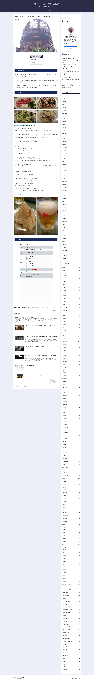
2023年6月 (64, 198)
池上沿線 (71, 635)
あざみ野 (71, 387)
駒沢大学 (71, 404)
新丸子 (71, 318)
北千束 (71, 372)
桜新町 (71, 410)
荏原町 (71, 367)
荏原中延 (71, 521)
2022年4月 (64, 238)
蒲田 (71, 510)
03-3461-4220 (30, 272)
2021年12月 (64, 250)
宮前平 (71, 381)
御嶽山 (71, 495)
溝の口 (71, 352)
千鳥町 (71, 501)
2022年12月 (64, 216)
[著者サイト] (70, 48)
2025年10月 (64, 118)
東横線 (71, 267)
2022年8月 (64, 227)
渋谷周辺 (23, 307)
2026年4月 (64, 101)
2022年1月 (64, 247)
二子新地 (71, 424)
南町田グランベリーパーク (71, 432)
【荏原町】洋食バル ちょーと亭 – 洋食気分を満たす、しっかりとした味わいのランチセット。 (71, 73)
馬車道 (71, 455)
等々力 (71, 344)
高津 (71, 430)
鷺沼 (71, 384)
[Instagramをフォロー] (71, 48)
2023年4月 (64, 204)
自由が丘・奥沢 (71, 595)
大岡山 (71, 375)
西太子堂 (71, 649)
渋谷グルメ (28, 307)
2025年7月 (64, 127)
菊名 (71, 278)
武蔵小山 (71, 547)
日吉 (71, 327)
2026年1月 (64, 110)
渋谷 (16, 307)
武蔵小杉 (71, 321)
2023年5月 (64, 201)
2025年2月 (64, 141)
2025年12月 (64, 113)
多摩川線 (71, 524)
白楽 (71, 287)
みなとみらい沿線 (71, 589)
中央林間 (71, 444)
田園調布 (71, 313)
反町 (71, 298)
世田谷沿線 (71, 604)
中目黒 (71, 295)
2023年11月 (64, 184)
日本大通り (71, 458)
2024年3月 (64, 173)
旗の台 (71, 370)
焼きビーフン (44, 307)
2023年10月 (64, 187)
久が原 (71, 498)
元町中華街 (71, 461)
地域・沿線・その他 (71, 584)
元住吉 (71, 324)
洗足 (71, 552)
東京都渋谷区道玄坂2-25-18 (33, 274)
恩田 (71, 472)
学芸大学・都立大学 (71, 601)
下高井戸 (71, 669)
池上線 (71, 478)
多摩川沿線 (71, 592)
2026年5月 (64, 98)
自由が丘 (71, 273)
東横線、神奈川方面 (71, 641)
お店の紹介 (34, 59)
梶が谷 (71, 441)
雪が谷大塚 (71, 492)
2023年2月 (64, 210)
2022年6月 (64, 233)
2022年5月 (64, 236)
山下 (71, 664)
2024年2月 (64, 176)
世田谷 (71, 658)
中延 (71, 364)
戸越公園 (71, 361)
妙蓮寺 (71, 281)
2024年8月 (64, 158)
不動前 (71, 581)
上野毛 (71, 347)
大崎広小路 (71, 515)
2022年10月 (64, 221)
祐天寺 (71, 301)
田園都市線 (71, 378)
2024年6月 (64, 164)
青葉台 (71, 407)
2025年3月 (64, 138)
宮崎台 (71, 447)
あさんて (71, 34)
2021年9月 (64, 258)
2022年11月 (64, 218)
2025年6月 (64, 130)
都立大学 (71, 310)
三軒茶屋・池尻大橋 (71, 621)
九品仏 (71, 335)
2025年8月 (64, 124)
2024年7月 (64, 161)
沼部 (71, 535)
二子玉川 (71, 350)
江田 (71, 392)
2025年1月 (64, 144)
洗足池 (71, 487)
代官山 (71, 290)
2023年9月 (64, 190)
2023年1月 (64, 213)
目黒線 (71, 544)
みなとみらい (71, 452)
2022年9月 (64, 224)
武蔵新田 (71, 527)
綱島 (71, 270)
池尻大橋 (71, 395)
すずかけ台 (71, 427)
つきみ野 (71, 438)
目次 (34, 56)
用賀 (71, 412)
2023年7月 (64, 196)
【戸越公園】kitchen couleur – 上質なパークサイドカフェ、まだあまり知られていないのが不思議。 (71, 60)
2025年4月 (64, 136)
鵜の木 (71, 538)
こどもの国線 (71, 467)
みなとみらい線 (71, 450)
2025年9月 (64, 121)
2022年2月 (64, 244)
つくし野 (71, 421)
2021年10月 (64, 255)
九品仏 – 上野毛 (71, 629)
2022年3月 (64, 241)
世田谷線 (71, 644)
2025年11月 (64, 116)
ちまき (49, 307)
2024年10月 (64, 153)
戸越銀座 (71, 518)
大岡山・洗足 (71, 632)
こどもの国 (71, 475)
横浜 (71, 304)
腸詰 (36, 307)
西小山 (71, 549)
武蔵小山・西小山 (71, 612)
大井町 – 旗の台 (71, 638)
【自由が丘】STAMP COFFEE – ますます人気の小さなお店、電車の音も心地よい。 (71, 79)
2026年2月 (64, 107)
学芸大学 (71, 307)
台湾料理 (32, 307)
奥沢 (71, 558)
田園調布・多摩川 (71, 627)
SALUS (71, 615)
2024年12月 (64, 147)
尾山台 (71, 338)
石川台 (71, 490)
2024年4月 (64, 170)
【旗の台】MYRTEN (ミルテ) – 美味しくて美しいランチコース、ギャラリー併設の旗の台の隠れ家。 (71, 85)
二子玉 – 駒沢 (71, 624)
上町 (71, 661)
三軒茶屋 (71, 401)
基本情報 (33, 62)
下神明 (71, 358)
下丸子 (71, 541)
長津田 (71, 415)
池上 (71, 504)
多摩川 (71, 315)
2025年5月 (64, 133)
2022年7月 (64, 230)
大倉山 (71, 275)
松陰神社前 (71, 655)
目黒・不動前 (71, 618)
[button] (79, 17)
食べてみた (34, 61)
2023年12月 (64, 181)
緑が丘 (71, 332)
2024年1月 (64, 178)
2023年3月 (64, 207)
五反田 (71, 512)
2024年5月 (64, 167)
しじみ (40, 307)
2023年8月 (64, 193)
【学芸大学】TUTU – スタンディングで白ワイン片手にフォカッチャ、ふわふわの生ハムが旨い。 (71, 66)
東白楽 (71, 293)
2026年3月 (64, 104)
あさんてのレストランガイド (70, 46)
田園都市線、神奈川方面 (71, 609)
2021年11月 (64, 253)
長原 (71, 484)
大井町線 (71, 330)
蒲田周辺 (71, 598)
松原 (71, 666)
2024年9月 (64, 156)
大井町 (71, 355)
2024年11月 (64, 150)
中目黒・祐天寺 (71, 607)
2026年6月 (64, 96)
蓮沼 (71, 507)
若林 (71, 652)
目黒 (71, 578)
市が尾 (71, 398)
